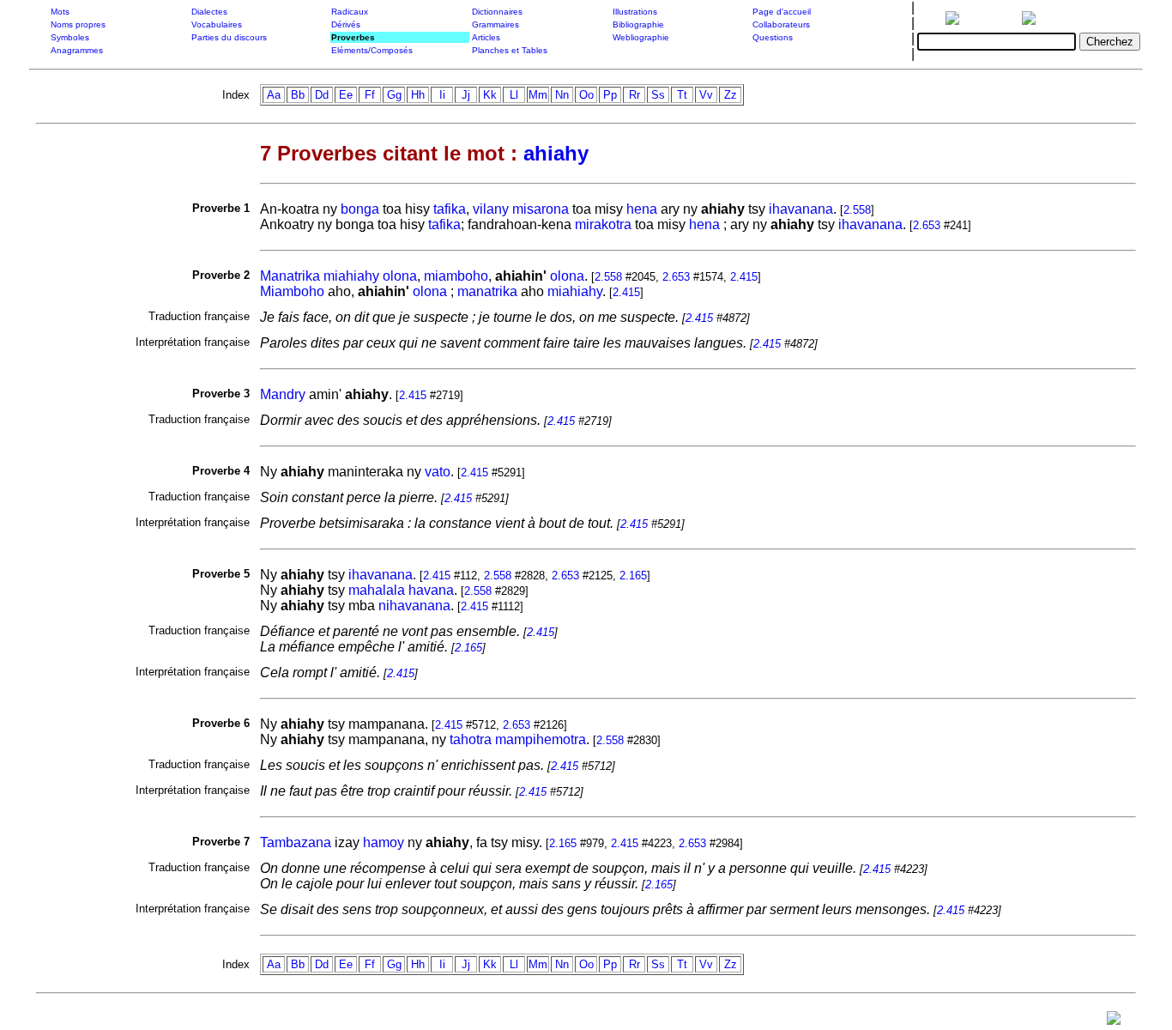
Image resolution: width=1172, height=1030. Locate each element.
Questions (772, 37)
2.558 (857, 209)
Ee (346, 94)
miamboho (456, 276)
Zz (730, 94)
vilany (491, 209)
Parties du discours (229, 37)
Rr (634, 94)
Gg (394, 94)
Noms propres (78, 24)
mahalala (376, 590)
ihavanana (801, 209)
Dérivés (345, 24)
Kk (490, 94)
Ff (370, 94)
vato (437, 471)
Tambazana (295, 842)
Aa (274, 94)
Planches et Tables (509, 50)
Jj (466, 94)
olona (400, 276)
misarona (540, 209)
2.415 (744, 276)
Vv (706, 94)
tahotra (471, 739)
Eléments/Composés (372, 50)
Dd (322, 94)
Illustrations (635, 11)
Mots (60, 11)
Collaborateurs (781, 24)
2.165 (633, 575)
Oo (586, 94)
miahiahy (351, 276)
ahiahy (556, 153)
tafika (449, 209)
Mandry (282, 394)
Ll (514, 94)
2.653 (926, 225)
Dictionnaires (497, 11)
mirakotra (603, 224)
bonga (360, 209)
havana (431, 590)
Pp (610, 94)
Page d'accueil (781, 11)
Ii (442, 94)
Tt (682, 94)
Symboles (70, 37)
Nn (562, 94)
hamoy (383, 842)
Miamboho (292, 291)
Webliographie (641, 37)
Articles (486, 37)
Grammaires (495, 24)
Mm (538, 94)
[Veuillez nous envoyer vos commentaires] (1114, 1022)
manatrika (487, 291)
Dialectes (209, 11)
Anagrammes (77, 50)
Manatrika (290, 276)
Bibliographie (638, 24)
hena (641, 209)
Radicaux (349, 11)
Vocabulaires (216, 24)
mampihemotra (540, 739)
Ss (658, 94)
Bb (298, 94)
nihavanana (414, 605)
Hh (418, 94)
